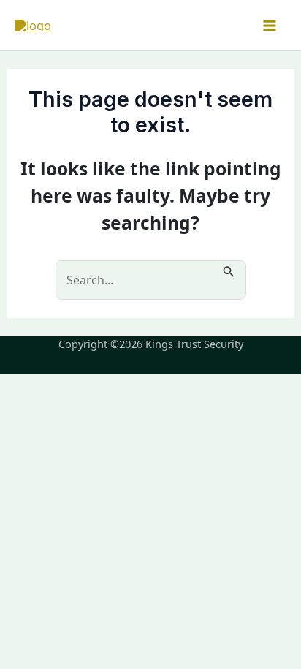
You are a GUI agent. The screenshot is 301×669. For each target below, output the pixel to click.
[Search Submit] (229, 269)
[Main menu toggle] (269, 25)
